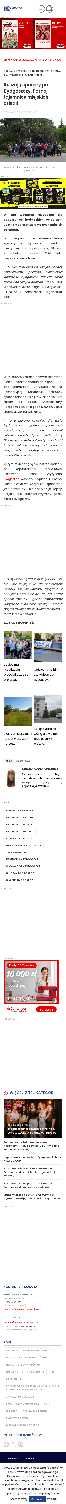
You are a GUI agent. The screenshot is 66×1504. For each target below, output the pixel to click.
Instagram (20, 1444)
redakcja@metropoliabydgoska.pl (21, 1309)
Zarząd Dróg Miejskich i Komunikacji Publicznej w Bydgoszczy (32, 1388)
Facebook (6, 1444)
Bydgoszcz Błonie (19, 824)
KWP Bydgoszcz (17, 1418)
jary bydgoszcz (17, 852)
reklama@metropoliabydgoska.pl (21, 1322)
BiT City (11, 1411)
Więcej (52, 1499)
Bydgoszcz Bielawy (20, 817)
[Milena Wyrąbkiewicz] (11, 778)
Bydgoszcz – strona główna (27, 1350)
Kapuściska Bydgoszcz (22, 859)
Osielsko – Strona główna (25, 1372)
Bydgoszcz (11, 479)
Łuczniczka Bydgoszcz (22, 1403)
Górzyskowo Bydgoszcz (23, 845)
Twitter (13, 1444)
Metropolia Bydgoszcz (22, 1425)
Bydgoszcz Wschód (20, 831)
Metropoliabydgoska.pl (20, 60)
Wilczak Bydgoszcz (20, 873)
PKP (52, 1372)
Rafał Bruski (14, 1379)
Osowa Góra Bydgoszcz (23, 866)
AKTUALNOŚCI (52, 60)
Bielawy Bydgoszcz (20, 810)
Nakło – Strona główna (23, 1364)
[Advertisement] (33, 338)
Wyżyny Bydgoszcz (19, 880)
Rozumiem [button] (37, 1499)
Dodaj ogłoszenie (21, 1458)
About (9, 761)
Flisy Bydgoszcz (17, 838)
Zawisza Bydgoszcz (20, 1396)
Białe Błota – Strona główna (27, 1357)
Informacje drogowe (41, 9)
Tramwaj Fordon (35, 1411)
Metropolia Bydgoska (13, 8)
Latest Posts (23, 761)
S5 (45, 1403)
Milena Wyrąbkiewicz (40, 769)
